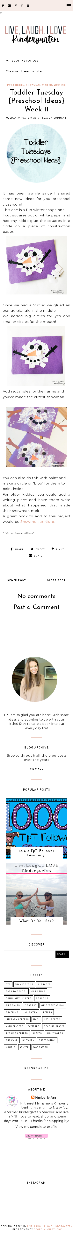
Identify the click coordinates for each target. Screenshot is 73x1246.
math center (52, 1019)
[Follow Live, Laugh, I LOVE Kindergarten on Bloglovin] (36, 1138)
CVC (8, 984)
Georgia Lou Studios (48, 1229)
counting (42, 998)
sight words (55, 1033)
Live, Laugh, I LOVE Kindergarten (49, 1226)
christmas (38, 991)
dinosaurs (13, 1005)
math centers (14, 1026)
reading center (54, 1026)
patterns (34, 1026)
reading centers (17, 1033)
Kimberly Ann (46, 1097)
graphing (12, 1012)
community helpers (19, 998)
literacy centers (17, 1019)
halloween (30, 1012)
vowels (11, 1047)
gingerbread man (53, 1005)
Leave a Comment (54, 118)
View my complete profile (36, 1127)
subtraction (47, 1040)
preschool (15, 85)
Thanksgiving (24, 984)
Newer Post (16, 580)
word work (40, 1047)
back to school (16, 991)
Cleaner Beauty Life (24, 71)
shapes (37, 1033)
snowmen (28, 1040)
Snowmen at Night (37, 521)
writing (60, 85)
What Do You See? (36, 921)
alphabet (44, 984)
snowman (33, 85)
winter (47, 85)
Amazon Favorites (22, 60)
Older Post (56, 580)
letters (47, 1012)
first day (31, 1005)
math (36, 1019)
